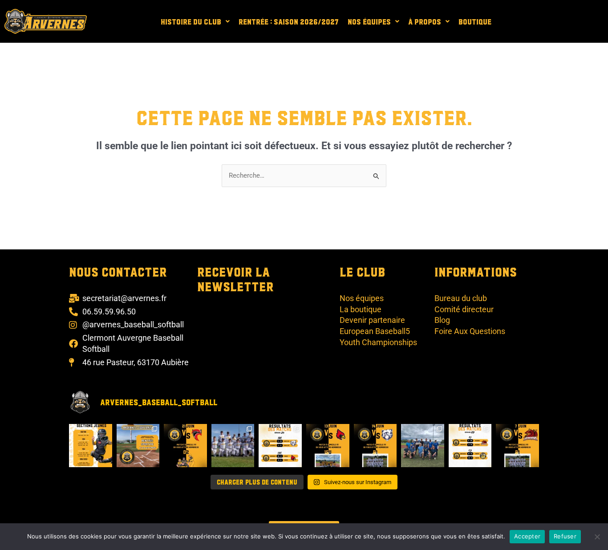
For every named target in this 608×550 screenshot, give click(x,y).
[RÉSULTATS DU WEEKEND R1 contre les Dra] (470, 445)
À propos (424, 21)
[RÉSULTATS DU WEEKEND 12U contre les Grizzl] (280, 445)
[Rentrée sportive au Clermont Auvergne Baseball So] (138, 445)
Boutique (474, 21)
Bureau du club (460, 298)
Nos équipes (369, 21)
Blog (442, 320)
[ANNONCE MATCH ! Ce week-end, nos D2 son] (185, 445)
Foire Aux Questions (469, 331)
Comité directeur (464, 309)
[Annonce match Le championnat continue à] (375, 445)
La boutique (360, 309)
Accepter (527, 536)
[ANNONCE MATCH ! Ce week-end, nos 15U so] (327, 445)
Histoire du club (191, 21)
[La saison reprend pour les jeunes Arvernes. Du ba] (90, 445)
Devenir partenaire (372, 320)
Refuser (565, 536)
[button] (195, 22)
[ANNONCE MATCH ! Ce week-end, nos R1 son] (517, 445)
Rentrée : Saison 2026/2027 (289, 21)
